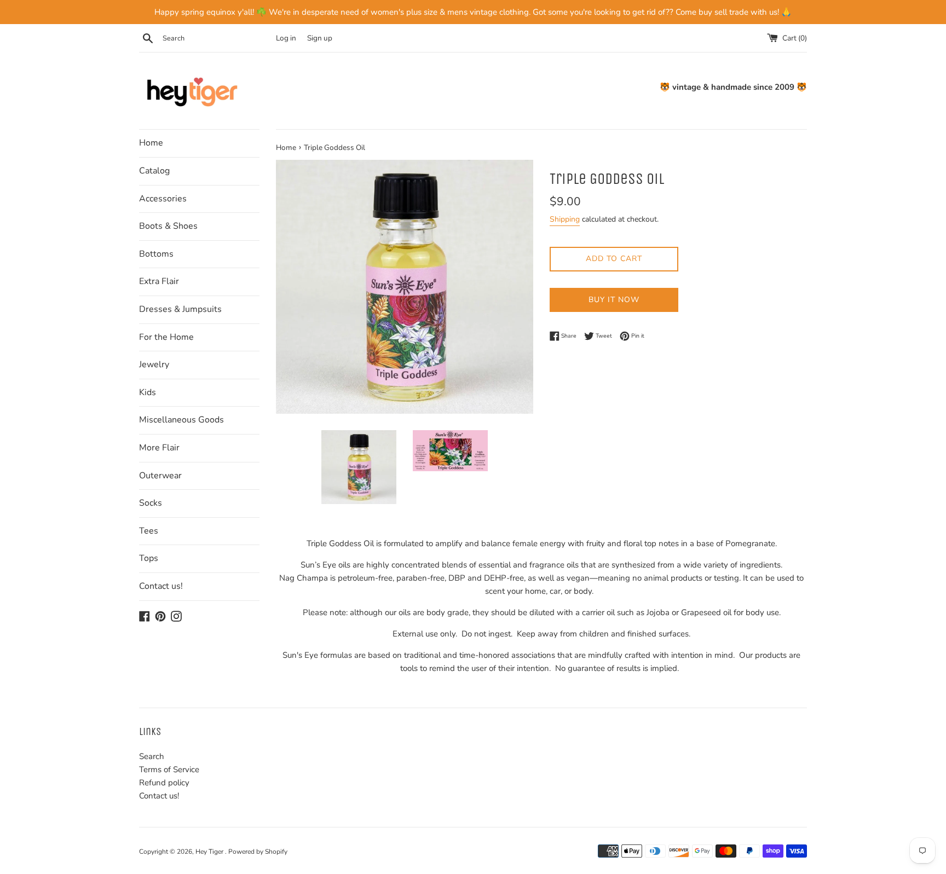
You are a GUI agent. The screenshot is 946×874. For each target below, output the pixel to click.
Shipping (565, 219)
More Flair (159, 448)
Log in (286, 38)
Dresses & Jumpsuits (180, 309)
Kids (147, 392)
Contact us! (161, 586)
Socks (150, 503)
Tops (148, 558)
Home (151, 143)
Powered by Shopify (257, 851)
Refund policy (164, 782)
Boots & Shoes (168, 226)
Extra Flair (159, 281)
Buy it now (614, 299)
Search (151, 756)
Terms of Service (169, 769)
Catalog (154, 171)
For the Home (166, 337)
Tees (148, 531)
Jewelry (154, 364)
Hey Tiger (210, 851)
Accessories (163, 199)
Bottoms (156, 254)
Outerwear (160, 476)
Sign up (319, 38)
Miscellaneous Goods (181, 420)
